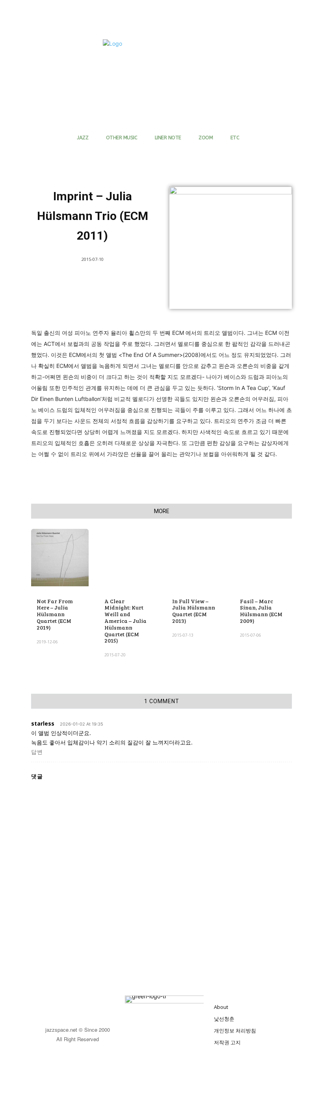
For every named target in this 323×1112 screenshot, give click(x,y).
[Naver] (188, 484)
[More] (243, 484)
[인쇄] (134, 484)
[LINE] (170, 484)
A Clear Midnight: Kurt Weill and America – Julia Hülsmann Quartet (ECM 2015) (125, 621)
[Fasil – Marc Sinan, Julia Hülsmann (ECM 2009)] (263, 557)
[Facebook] (79, 484)
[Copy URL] (206, 484)
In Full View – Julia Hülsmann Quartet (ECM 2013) (193, 610)
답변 (37, 751)
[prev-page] (36, 687)
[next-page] (49, 687)
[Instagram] (86, 1004)
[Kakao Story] (224, 484)
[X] (98, 484)
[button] (274, 48)
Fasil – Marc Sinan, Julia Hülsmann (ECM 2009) (261, 610)
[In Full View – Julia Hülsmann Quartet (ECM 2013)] (195, 557)
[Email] (116, 484)
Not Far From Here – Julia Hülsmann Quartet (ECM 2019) (55, 614)
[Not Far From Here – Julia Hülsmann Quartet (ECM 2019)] (60, 557)
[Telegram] (152, 484)
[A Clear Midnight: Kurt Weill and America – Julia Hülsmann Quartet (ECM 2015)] (127, 557)
